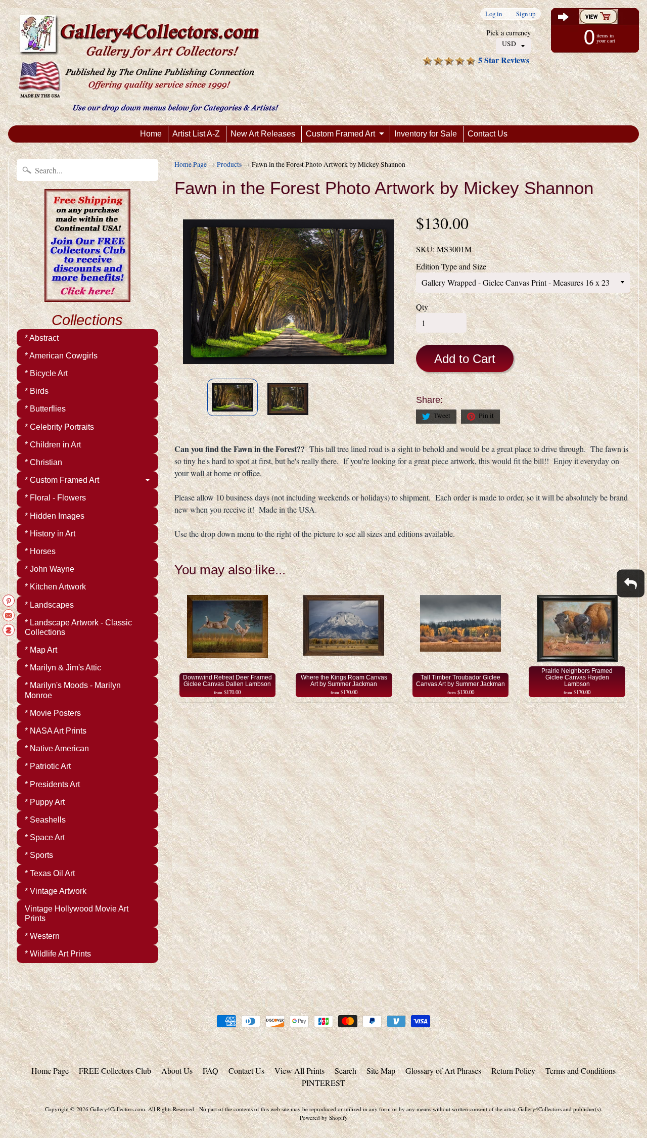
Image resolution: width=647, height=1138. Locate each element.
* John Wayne (49, 569)
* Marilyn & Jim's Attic (63, 667)
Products (229, 164)
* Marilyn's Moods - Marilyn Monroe (73, 690)
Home (151, 133)
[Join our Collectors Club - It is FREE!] (87, 296)
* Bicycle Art (46, 373)
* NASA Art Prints (55, 730)
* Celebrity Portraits (59, 427)
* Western (42, 936)
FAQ (210, 1070)
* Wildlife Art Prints (58, 953)
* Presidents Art (52, 784)
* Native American (57, 748)
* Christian (43, 462)
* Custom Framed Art (62, 480)
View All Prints (299, 1070)
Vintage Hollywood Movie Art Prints (76, 913)
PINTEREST (323, 1082)
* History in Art (50, 533)
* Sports (39, 855)
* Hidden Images (54, 516)
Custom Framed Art (340, 133)
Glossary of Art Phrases (443, 1070)
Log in (493, 14)
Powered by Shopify (324, 1117)
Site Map (380, 1070)
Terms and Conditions (580, 1070)
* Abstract (42, 338)
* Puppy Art (45, 802)
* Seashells (45, 819)
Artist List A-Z (196, 133)
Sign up (525, 14)
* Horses (40, 551)
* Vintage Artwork (55, 891)
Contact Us (487, 133)
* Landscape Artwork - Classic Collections (78, 627)
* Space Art (45, 837)
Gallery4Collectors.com (117, 1109)
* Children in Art (53, 444)
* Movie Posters (53, 713)
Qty (422, 306)
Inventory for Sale (425, 133)
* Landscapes (49, 605)
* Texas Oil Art (50, 873)
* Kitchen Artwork (55, 586)
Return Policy (513, 1070)
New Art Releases (262, 133)
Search (345, 1070)
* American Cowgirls (61, 355)
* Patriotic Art (48, 766)
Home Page (190, 164)
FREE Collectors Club (115, 1070)
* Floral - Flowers (55, 497)
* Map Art (41, 650)
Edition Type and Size (451, 266)
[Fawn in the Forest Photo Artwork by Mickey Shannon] (232, 397)
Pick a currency (508, 32)
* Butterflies (45, 408)
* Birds (37, 391)
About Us (177, 1070)
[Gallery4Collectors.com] (148, 62)
